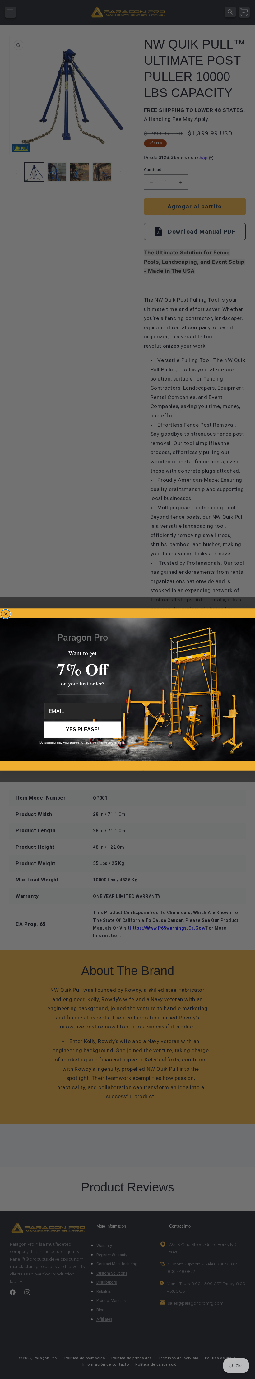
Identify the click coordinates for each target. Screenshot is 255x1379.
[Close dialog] (5, 614)
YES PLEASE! (82, 729)
